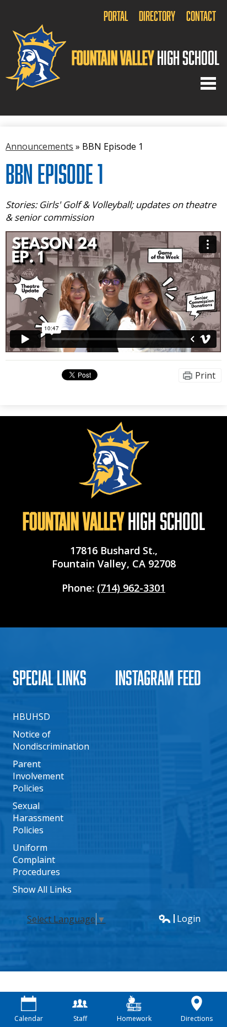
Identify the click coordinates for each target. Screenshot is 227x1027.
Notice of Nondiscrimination (51, 740)
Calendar (28, 1018)
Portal (116, 15)
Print (205, 375)
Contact (201, 15)
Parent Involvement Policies (38, 776)
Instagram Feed (158, 677)
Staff (80, 1018)
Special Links (50, 677)
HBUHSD (31, 717)
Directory (157, 15)
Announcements (39, 146)
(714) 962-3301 (131, 587)
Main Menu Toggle (208, 83)
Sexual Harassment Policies (38, 818)
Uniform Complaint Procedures (36, 860)
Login (179, 919)
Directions (197, 1018)
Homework (134, 1018)
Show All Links (42, 889)
